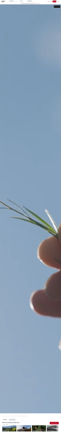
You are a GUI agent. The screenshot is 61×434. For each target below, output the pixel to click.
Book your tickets (36, 3)
